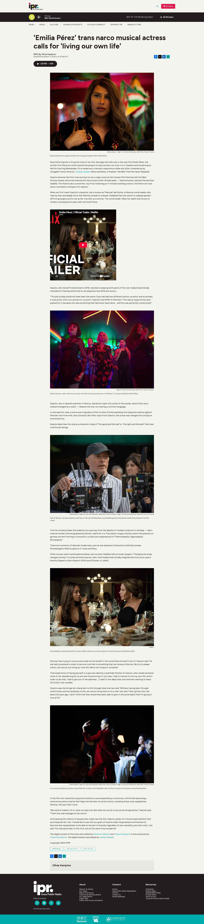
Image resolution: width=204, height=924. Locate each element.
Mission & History (86, 889)
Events (114, 889)
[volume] (39, 17)
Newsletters (134, 25)
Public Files (83, 898)
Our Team (83, 891)
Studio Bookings (118, 896)
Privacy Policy (151, 895)
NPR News (57, 849)
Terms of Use (151, 896)
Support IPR (116, 25)
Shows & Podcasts (72, 25)
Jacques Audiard (83, 171)
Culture (54, 25)
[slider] (42, 17)
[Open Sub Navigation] (36, 25)
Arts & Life (88, 849)
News (31, 25)
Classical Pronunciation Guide (157, 898)
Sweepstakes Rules (153, 893)
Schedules (150, 889)
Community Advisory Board (90, 895)
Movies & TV (72, 849)
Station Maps (151, 891)
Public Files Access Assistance (91, 900)
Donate (169, 6)
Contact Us (116, 895)
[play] (32, 17)
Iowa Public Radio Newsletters (124, 891)
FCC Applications (86, 896)
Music (42, 25)
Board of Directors (86, 893)
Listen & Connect (96, 25)
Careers (115, 893)
